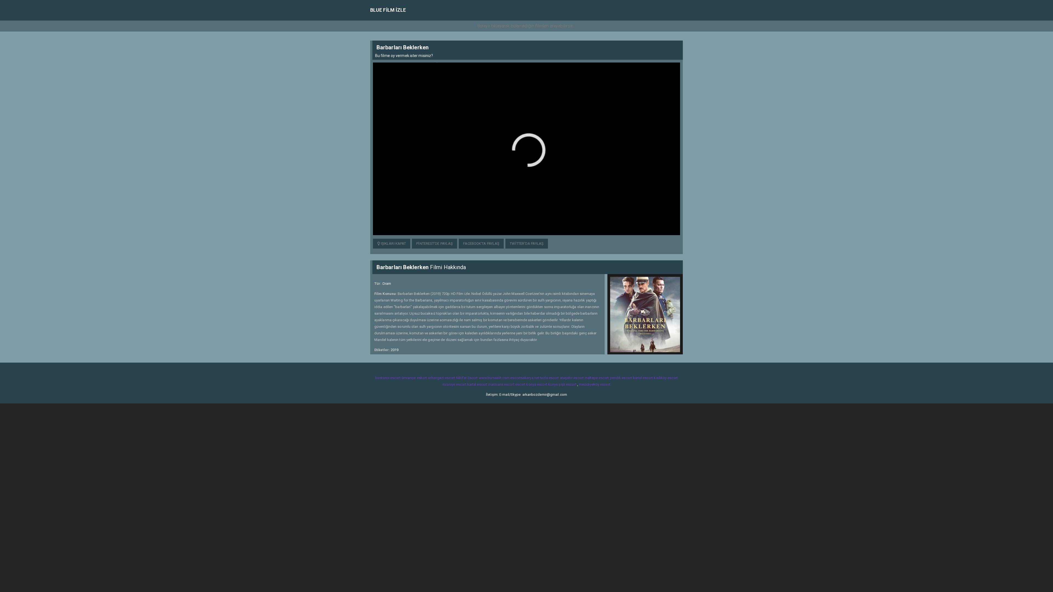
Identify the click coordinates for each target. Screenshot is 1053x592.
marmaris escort (501, 384)
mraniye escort (454, 384)
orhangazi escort (441, 378)
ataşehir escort (572, 378)
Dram (387, 283)
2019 (394, 350)
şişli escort (567, 384)
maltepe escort (597, 378)
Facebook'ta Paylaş (481, 243)
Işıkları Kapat (393, 243)
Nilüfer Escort (467, 378)
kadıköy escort (666, 378)
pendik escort (621, 378)
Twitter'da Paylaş (527, 243)
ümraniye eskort (414, 378)
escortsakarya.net (524, 378)
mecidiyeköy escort (594, 384)
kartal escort (643, 378)
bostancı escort (388, 378)
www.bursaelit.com (494, 378)
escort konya (525, 384)
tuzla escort (549, 378)
